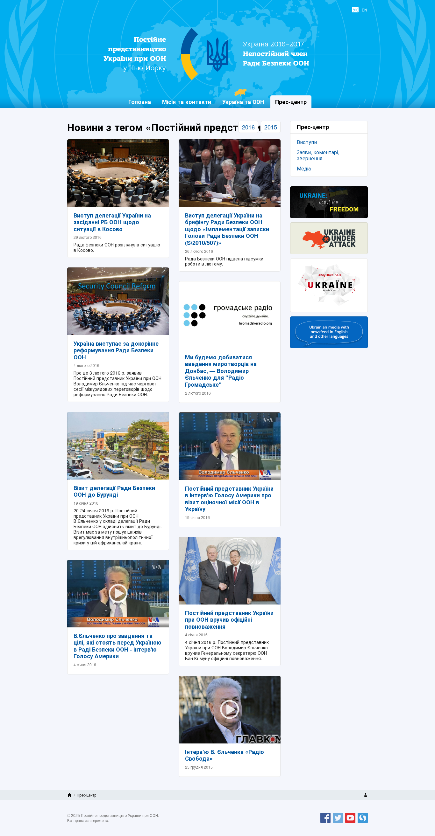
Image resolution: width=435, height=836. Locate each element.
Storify (363, 822)
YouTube (350, 822)
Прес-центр (86, 795)
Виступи (307, 142)
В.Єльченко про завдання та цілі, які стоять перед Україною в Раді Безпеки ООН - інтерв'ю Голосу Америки (117, 646)
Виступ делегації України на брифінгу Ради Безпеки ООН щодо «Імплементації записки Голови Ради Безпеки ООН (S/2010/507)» (227, 229)
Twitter (338, 822)
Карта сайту (365, 795)
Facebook (325, 822)
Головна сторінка (69, 795)
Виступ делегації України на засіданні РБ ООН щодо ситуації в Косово (112, 222)
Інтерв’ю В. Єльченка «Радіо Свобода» (224, 755)
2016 (248, 127)
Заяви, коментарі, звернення (318, 155)
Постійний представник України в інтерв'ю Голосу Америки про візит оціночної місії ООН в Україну (229, 498)
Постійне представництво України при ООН (213, 79)
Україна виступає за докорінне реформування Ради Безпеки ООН (116, 350)
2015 (270, 127)
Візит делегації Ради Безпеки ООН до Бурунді (114, 491)
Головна (139, 102)
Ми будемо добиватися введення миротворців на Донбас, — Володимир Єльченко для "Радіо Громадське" (221, 371)
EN (364, 9)
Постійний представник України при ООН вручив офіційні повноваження (229, 620)
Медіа (304, 168)
